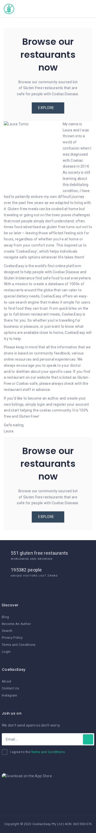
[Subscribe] (88, 739)
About (6, 681)
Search (7, 631)
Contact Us (10, 688)
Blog (5, 617)
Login (6, 651)
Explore (46, 108)
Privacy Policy (12, 637)
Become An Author (16, 624)
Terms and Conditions (19, 645)
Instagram (9, 695)
